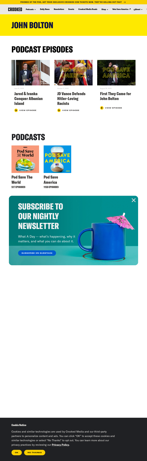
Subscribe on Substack (37, 253)
